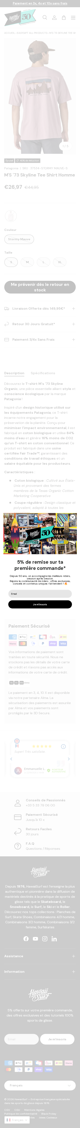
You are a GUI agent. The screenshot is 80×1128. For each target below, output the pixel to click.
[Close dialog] (73, 517)
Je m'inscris (40, 604)
